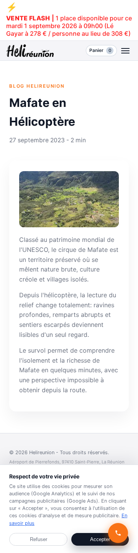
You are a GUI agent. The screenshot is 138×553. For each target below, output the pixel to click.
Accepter (100, 539)
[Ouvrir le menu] (125, 50)
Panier (100, 50)
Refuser (38, 539)
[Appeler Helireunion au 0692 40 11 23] (118, 533)
